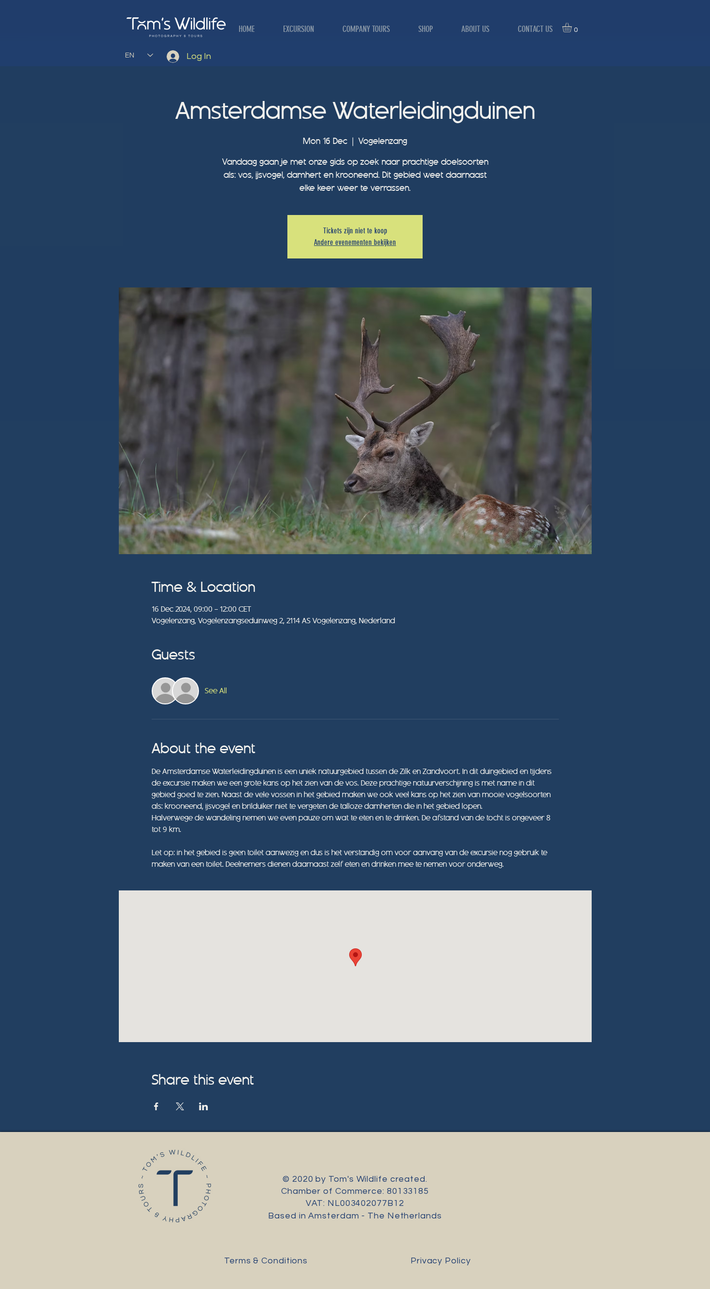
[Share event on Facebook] (156, 1106)
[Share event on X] (180, 1106)
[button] (572, 27)
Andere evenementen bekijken (355, 242)
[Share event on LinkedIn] (203, 1106)
